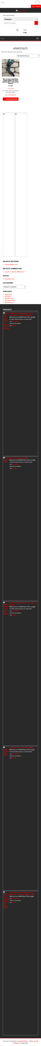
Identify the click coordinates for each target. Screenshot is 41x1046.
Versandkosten (12, 95)
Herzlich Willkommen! (11, 265)
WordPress (23, 1041)
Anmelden (8, 296)
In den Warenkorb (11, 99)
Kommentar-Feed (10, 300)
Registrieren (8, 295)
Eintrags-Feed (9, 298)
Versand (12, 88)
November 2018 (9, 279)
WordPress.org (9, 302)
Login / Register (36, 6)
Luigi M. (7, 272)
